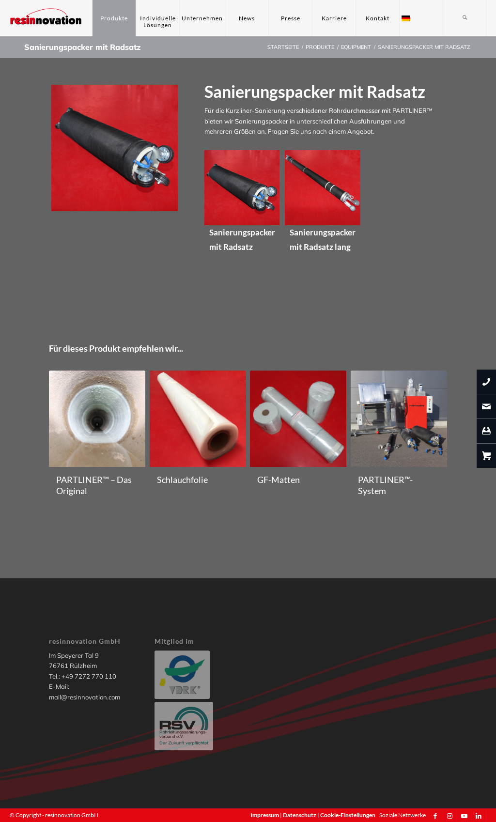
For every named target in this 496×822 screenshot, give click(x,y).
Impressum (265, 815)
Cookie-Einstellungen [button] (347, 815)
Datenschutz (300, 815)
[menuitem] (114, 18)
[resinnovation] (46, 18)
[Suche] (464, 18)
